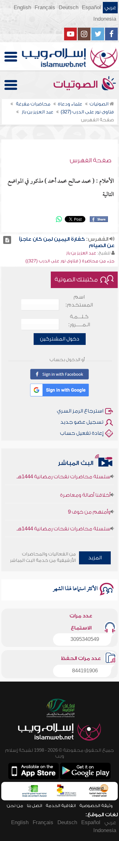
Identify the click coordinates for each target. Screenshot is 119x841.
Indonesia (104, 19)
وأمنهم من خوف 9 (89, 509)
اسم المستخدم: (79, 301)
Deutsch (68, 7)
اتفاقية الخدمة (61, 805)
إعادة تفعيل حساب (81, 433)
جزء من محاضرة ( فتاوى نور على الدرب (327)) (70, 261)
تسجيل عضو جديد (81, 422)
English (22, 7)
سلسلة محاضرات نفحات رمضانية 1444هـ (63, 473)
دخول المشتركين (59, 339)
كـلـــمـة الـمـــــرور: (79, 320)
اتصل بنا (34, 805)
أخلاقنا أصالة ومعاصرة (85, 492)
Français (45, 7)
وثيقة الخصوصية (96, 805)
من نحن (15, 805)
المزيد (95, 558)
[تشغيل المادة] (7, 240)
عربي (110, 7)
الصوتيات (76, 84)
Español (91, 7)
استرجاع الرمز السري (80, 411)
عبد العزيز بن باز (81, 253)
